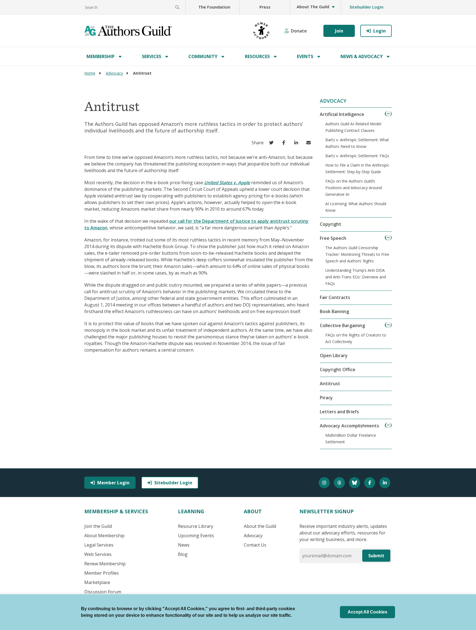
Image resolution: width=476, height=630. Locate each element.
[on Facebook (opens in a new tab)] (285, 143)
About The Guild (313, 6)
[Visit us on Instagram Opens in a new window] (325, 482)
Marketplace (97, 582)
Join (339, 31)
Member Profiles (101, 573)
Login (379, 31)
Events (305, 56)
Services (151, 56)
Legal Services (98, 545)
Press (265, 7)
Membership (100, 56)
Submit (376, 556)
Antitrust (330, 384)
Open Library (334, 355)
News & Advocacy (361, 56)
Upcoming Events (196, 536)
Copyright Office (337, 369)
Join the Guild (98, 526)
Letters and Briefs (339, 412)
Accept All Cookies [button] (367, 612)
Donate (299, 31)
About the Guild (260, 526)
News (184, 545)
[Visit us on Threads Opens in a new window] (340, 482)
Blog (183, 554)
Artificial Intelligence (342, 114)
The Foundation (214, 7)
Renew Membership (105, 564)
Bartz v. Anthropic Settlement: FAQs (357, 155)
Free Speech (333, 238)
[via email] (309, 143)
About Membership (104, 536)
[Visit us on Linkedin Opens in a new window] (385, 482)
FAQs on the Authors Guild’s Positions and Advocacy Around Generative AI (353, 187)
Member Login (113, 483)
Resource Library (195, 526)
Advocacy (114, 73)
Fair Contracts (335, 297)
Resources (257, 56)
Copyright (330, 224)
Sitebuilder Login (366, 7)
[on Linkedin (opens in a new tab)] (297, 143)
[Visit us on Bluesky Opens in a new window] (355, 482)
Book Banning (334, 311)
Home (89, 73)
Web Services (98, 554)
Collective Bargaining (342, 325)
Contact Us (255, 545)
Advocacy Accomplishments (349, 426)
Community (202, 56)
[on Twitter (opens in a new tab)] (272, 143)
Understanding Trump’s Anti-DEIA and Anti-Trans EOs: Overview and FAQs (355, 277)
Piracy (326, 398)
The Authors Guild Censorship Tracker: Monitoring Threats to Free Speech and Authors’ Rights (357, 254)
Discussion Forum (102, 592)
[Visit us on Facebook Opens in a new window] (370, 482)
